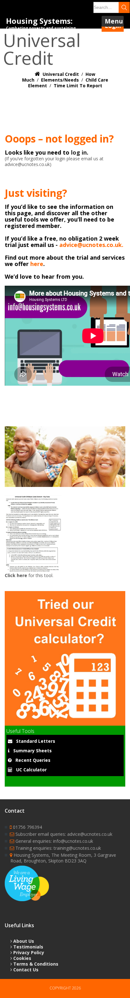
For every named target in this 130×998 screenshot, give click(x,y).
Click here (16, 575)
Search (124, 7)
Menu (114, 21)
